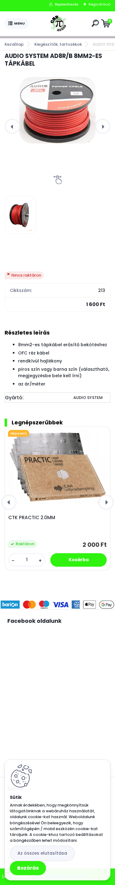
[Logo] (58, 24)
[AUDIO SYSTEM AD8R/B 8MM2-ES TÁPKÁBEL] (57, 110)
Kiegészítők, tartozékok (58, 44)
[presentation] (12, 126)
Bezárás (28, 868)
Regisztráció (99, 4)
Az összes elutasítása (42, 853)
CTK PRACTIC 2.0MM (31, 518)
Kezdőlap (14, 44)
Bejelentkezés (67, 4)
